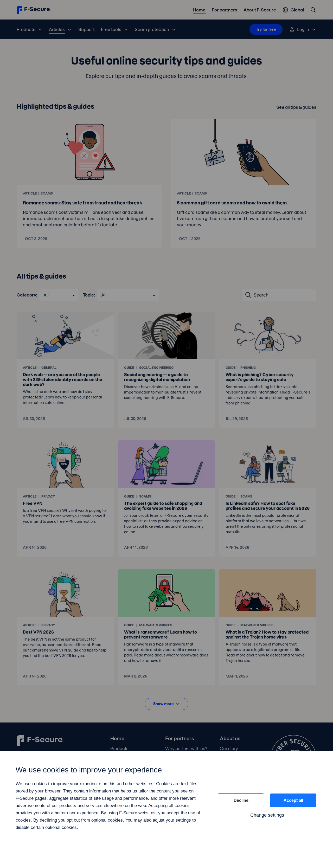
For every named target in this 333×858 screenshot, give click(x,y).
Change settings (267, 815)
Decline (241, 800)
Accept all (293, 800)
